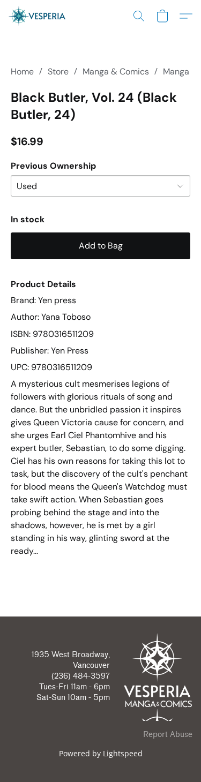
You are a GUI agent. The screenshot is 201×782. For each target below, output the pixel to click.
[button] (39, 16)
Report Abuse (167, 734)
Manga (176, 71)
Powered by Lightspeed (101, 753)
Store (58, 71)
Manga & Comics (116, 71)
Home (22, 71)
